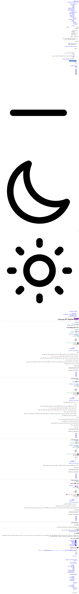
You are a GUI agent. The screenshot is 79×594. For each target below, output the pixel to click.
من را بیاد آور (72, 55)
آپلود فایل (74, 22)
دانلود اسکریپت (72, 540)
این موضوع (73, 33)
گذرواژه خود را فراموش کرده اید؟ (68, 58)
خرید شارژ (74, 23)
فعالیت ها (74, 18)
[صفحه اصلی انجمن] (38, 69)
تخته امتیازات (72, 16)
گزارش (73, 347)
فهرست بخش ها (72, 544)
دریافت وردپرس (72, 545)
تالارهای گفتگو (71, 13)
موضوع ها (73, 31)
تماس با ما (74, 555)
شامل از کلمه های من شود (69, 38)
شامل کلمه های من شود (70, 39)
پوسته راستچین (47, 550)
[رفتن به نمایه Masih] (77, 481)
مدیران (73, 14)
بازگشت (72, 564)
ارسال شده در (74, 333)
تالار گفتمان (73, 541)
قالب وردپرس (68, 550)
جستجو (73, 20)
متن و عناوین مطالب (71, 43)
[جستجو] (67, 27)
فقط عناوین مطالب (71, 44)
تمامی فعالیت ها (71, 19)
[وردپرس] (38, 72)
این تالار (73, 32)
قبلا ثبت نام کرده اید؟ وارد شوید (70, 46)
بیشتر (73, 17)
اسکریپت (72, 4)
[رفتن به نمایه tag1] (77, 379)
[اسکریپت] (38, 70)
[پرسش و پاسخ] (38, 71)
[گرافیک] (38, 73)
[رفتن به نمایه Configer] (77, 322)
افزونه (73, 6)
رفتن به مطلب (76, 0)
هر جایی (73, 30)
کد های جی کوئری (71, 7)
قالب (73, 5)
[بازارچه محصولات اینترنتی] (38, 74)
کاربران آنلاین (72, 15)
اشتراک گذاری (71, 348)
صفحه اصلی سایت (73, 3)
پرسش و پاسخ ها (70, 325)
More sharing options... (74, 378)
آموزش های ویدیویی (70, 572)
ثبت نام (75, 61)
